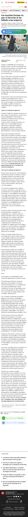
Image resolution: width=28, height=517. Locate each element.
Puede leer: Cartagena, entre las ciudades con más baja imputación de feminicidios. (13, 399)
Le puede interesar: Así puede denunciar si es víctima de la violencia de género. (12, 165)
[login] (26, 2)
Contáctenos (8, 507)
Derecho (4, 12)
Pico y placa (21, 6)
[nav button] (2, 2)
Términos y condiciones (19, 507)
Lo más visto (4, 454)
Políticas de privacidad (8, 509)
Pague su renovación (19, 509)
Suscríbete (21, 2)
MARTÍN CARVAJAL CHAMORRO (5, 61)
